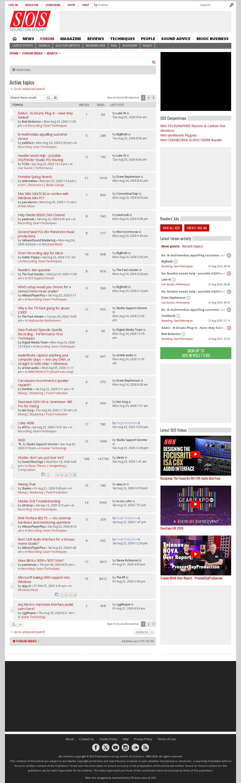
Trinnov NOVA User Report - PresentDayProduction (191, 577)
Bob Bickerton (171, 334)
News (28, 38)
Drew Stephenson (173, 298)
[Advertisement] (196, 393)
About (69, 739)
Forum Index (32, 53)
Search (44, 46)
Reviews (95, 38)
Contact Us (86, 739)
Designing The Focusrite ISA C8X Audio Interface (190, 478)
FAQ (114, 46)
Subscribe (53, 5)
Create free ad (197, 227)
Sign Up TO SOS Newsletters (196, 353)
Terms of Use (166, 739)
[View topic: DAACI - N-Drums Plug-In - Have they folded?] (229, 328)
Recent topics (192, 246)
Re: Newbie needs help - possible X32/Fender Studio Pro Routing (194, 273)
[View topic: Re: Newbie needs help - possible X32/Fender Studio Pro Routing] (229, 273)
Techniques (122, 38)
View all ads (171, 227)
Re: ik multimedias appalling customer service (194, 255)
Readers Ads (95, 46)
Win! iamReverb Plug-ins (178, 135)
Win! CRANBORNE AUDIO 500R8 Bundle (191, 140)
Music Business (213, 38)
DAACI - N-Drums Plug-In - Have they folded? (194, 328)
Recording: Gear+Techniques (177, 266)
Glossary (129, 46)
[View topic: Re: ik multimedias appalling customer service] (229, 255)
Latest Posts (22, 46)
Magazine (70, 38)
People (148, 38)
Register (31, 5)
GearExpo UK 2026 (171, 527)
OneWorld (168, 316)
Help (85, 5)
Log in (13, 5)
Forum (47, 38)
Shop (71, 5)
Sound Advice (175, 38)
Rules (147, 46)
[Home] (30, 19)
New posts (170, 246)
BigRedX (167, 261)
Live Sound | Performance (175, 284)
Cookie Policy (108, 739)
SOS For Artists (68, 46)
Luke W (166, 280)
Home (14, 38)
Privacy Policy (143, 739)
